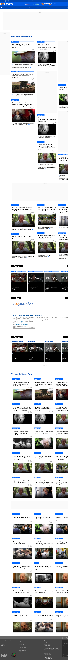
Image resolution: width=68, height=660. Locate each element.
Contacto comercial (47, 644)
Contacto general (47, 645)
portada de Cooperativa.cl (23, 323)
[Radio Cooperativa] (46, 4)
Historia (2, 646)
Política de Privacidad (48, 646)
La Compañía (3, 642)
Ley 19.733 (3, 645)
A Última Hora (21, 651)
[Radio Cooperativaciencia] (36, 4)
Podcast (33, 7)
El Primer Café (21, 644)
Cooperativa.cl (47, 653)
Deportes (14, 7)
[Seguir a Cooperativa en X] (7, 1)
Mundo (24, 7)
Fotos (16, 298)
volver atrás (20, 321)
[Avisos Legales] (62, 637)
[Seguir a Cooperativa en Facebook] (5, 1)
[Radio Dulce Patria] (27, 4)
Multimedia (38, 7)
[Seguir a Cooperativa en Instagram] (8, 1)
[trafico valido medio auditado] (13, 657)
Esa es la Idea (21, 648)
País (4, 7)
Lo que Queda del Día (22, 650)
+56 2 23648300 (48, 658)
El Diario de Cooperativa (23, 643)
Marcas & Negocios (52, 7)
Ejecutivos (3, 644)
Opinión (28, 7)
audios (17, 266)
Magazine (9, 7)
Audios (17, 337)
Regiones (19, 7)
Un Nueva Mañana (22, 645)
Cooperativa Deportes (22, 647)
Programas (44, 7)
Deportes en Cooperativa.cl (22, 324)
